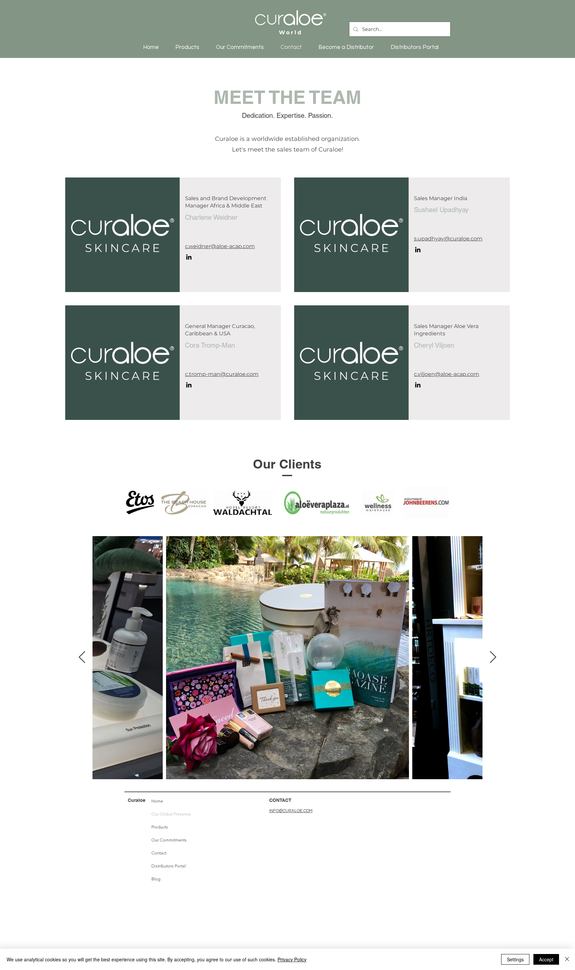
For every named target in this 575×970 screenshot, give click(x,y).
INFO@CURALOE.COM (290, 810)
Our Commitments (169, 839)
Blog (155, 878)
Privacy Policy (292, 959)
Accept (546, 959)
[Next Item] (493, 657)
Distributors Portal (168, 865)
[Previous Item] (82, 657)
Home (157, 801)
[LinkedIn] (189, 257)
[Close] (567, 959)
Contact (158, 852)
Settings (515, 959)
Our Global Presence (169, 813)
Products (159, 826)
